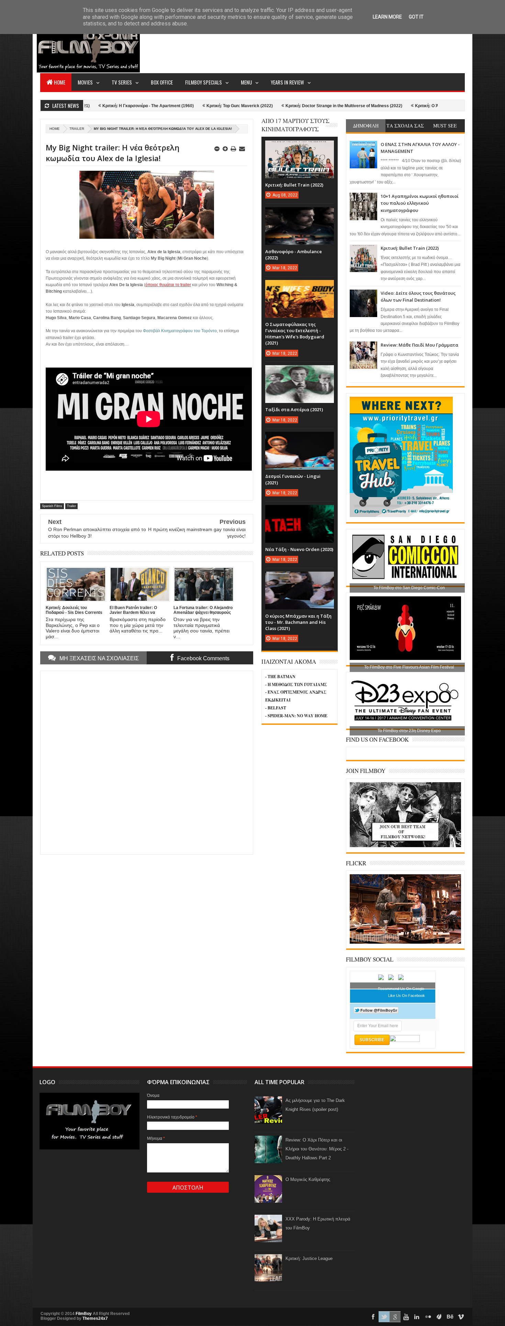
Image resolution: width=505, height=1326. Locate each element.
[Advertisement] (340, 46)
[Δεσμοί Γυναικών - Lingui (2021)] (299, 439)
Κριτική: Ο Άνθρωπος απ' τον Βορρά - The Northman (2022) (425, 105)
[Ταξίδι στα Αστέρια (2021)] (299, 372)
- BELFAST (275, 708)
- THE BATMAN (280, 676)
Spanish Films (52, 506)
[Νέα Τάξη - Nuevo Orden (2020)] (299, 512)
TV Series (122, 82)
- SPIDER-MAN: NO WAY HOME (296, 716)
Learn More (387, 17)
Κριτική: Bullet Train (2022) (410, 248)
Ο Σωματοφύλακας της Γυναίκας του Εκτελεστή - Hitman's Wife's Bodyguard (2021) (294, 333)
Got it (416, 17)
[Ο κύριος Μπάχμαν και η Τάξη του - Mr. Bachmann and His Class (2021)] (299, 578)
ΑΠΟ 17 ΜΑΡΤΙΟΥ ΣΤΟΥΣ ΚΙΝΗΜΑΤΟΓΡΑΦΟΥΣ (295, 125)
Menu (246, 82)
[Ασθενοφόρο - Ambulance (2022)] (299, 214)
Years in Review (287, 82)
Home (59, 82)
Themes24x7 (95, 1318)
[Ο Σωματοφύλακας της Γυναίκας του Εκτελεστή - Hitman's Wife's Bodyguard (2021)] (299, 287)
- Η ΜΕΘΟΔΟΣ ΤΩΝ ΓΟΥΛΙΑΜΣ (296, 684)
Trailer (76, 129)
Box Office (162, 82)
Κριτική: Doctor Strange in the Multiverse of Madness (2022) (296, 105)
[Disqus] (147, 762)
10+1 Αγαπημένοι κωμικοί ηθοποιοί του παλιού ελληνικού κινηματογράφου (420, 203)
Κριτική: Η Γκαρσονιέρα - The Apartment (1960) (100, 105)
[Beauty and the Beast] (405, 942)
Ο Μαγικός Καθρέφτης (307, 1179)
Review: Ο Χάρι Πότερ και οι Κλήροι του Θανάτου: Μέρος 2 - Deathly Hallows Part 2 (316, 1148)
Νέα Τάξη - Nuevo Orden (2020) (299, 549)
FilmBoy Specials (203, 82)
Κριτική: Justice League (309, 1258)
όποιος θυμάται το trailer (168, 284)
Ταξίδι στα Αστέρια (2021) (294, 409)
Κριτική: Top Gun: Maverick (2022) (192, 105)
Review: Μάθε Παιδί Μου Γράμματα (419, 345)
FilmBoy (84, 1313)
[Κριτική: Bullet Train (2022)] (299, 147)
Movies (85, 82)
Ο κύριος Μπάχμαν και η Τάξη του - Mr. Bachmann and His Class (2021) (298, 622)
